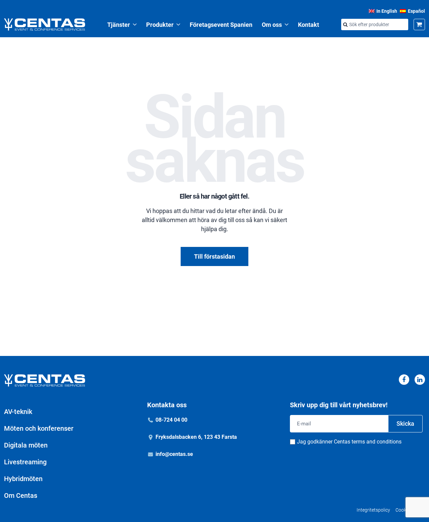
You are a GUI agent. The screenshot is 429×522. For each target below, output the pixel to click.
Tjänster (118, 24)
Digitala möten (26, 445)
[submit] (345, 25)
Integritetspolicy (373, 510)
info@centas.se (174, 454)
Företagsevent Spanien (221, 24)
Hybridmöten (23, 479)
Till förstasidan (214, 256)
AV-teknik (18, 412)
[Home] (44, 24)
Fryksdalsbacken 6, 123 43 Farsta (196, 437)
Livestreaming (25, 462)
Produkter (160, 24)
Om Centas (20, 495)
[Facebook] (404, 379)
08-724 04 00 (171, 420)
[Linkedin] (420, 379)
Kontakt (308, 24)
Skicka (405, 423)
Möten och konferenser (38, 428)
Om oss (272, 24)
